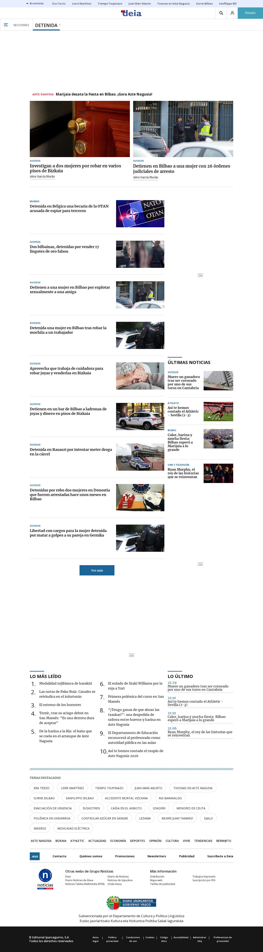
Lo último (180, 676)
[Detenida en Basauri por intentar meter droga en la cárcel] (140, 457)
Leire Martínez (72, 788)
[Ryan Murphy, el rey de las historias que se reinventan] (218, 473)
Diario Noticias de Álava (79, 880)
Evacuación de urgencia (53, 808)
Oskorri (159, 808)
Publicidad (186, 856)
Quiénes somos (91, 856)
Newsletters (157, 856)
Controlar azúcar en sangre (104, 818)
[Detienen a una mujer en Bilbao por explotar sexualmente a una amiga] (140, 294)
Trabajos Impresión (204, 876)
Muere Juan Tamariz (177, 818)
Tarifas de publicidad (162, 884)
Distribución (157, 876)
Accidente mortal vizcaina (126, 798)
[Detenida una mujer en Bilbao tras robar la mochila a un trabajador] (140, 335)
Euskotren (91, 808)
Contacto (59, 856)
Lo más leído (45, 676)
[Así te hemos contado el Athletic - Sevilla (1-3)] (218, 411)
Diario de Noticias (118, 876)
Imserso (40, 828)
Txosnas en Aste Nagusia (192, 788)
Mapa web (156, 880)
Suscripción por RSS (204, 880)
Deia (68, 876)
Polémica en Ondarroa (52, 818)
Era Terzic (42, 788)
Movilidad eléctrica (73, 828)
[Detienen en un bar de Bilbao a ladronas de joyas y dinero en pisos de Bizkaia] (140, 416)
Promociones (125, 856)
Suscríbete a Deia (220, 856)
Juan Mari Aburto (148, 788)
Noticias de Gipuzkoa (120, 880)
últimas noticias (189, 362)
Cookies (149, 937)
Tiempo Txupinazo (109, 788)
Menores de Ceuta (190, 808)
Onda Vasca (115, 884)
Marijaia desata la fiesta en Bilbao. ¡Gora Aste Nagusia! (104, 94)
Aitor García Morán (42, 176)
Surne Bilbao (44, 798)
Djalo (208, 818)
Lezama (145, 818)
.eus (34, 856)
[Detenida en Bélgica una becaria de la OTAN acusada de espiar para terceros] (140, 213)
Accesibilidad (181, 937)
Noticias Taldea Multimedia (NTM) (84, 884)
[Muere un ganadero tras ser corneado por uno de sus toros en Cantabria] (218, 382)
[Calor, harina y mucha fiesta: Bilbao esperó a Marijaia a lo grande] (218, 442)
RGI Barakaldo (170, 798)
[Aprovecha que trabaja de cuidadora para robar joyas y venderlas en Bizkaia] (140, 376)
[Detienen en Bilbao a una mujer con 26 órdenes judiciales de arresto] (183, 129)
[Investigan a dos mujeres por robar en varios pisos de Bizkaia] (80, 129)
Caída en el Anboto (126, 808)
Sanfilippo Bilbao (80, 798)
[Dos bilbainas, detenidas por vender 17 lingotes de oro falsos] (140, 254)
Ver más (97, 570)
